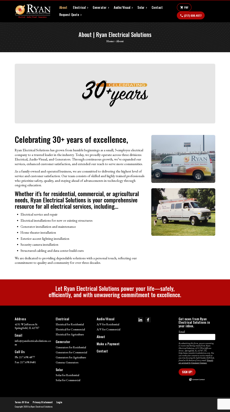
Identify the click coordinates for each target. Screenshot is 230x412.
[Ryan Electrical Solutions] (33, 11)
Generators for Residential (71, 347)
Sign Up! (187, 372)
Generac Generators (67, 362)
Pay (184, 7)
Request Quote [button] (69, 14)
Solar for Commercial (68, 380)
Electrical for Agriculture (70, 334)
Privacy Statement (43, 402)
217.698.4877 (27, 357)
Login (59, 402)
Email (182, 332)
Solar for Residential (67, 375)
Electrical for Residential (70, 324)
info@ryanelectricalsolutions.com (33, 342)
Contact (157, 7)
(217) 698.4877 (191, 15)
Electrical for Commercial (70, 329)
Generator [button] (100, 7)
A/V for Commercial (108, 329)
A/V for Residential (108, 324)
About (63, 7)
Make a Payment (108, 343)
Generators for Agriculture (71, 357)
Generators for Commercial (71, 352)
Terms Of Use (22, 402)
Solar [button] (140, 7)
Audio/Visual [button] (122, 7)
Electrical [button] (79, 7)
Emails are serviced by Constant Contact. (196, 361)
